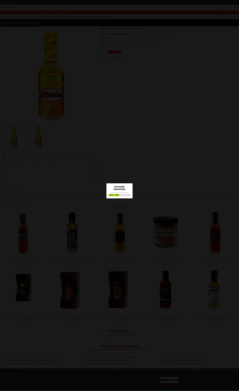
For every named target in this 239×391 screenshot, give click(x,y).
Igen (114, 195)
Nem (125, 195)
